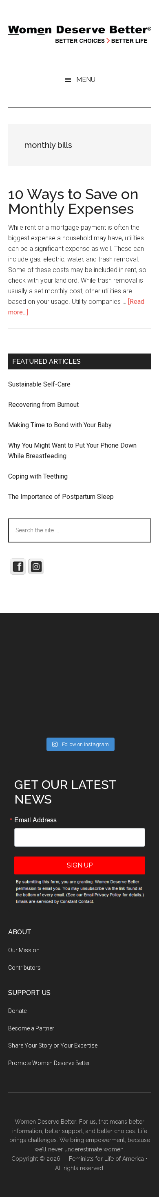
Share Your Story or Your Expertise (52, 1045)
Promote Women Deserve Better (49, 1063)
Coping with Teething (38, 476)
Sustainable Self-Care (39, 384)
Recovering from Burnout (43, 405)
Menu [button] (85, 79)
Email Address (35, 820)
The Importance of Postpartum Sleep (61, 497)
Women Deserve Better (79, 34)
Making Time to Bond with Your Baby (60, 425)
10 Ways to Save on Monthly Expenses (73, 201)
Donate (17, 1011)
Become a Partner (31, 1028)
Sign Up (80, 865)
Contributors (24, 967)
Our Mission (24, 950)
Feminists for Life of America (106, 1158)
